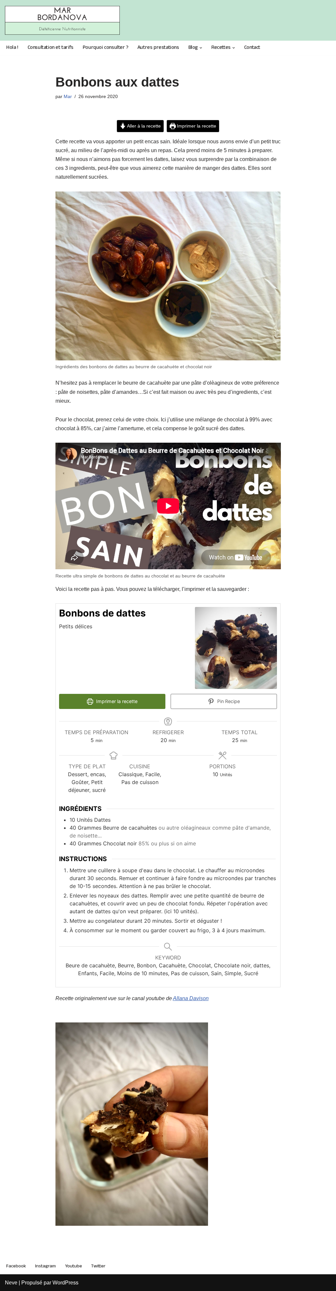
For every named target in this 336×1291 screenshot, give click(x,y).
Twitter (98, 1266)
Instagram (45, 1266)
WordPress (65, 1282)
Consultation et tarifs (51, 48)
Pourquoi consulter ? (105, 48)
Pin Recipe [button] (228, 701)
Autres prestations (158, 48)
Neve (11, 1282)
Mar (68, 96)
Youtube (73, 1266)
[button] (201, 48)
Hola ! (12, 48)
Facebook (16, 1266)
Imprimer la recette (196, 126)
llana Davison (193, 998)
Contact (252, 48)
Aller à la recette (143, 126)
